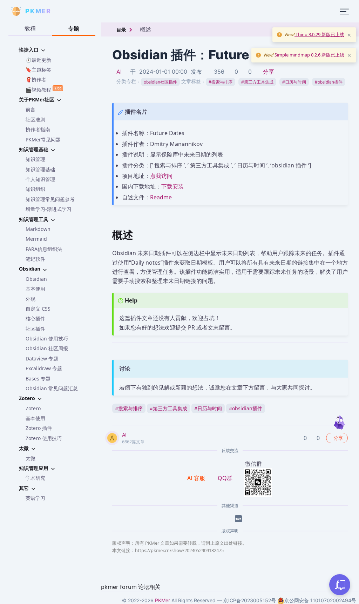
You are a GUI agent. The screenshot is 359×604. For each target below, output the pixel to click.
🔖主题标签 (38, 69)
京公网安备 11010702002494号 (320, 600)
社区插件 (35, 328)
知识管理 (35, 159)
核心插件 (35, 318)
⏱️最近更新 (38, 60)
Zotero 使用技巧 (44, 438)
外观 (30, 299)
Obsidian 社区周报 (47, 348)
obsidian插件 (329, 82)
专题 (73, 28)
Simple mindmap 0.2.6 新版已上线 (308, 55)
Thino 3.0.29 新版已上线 (319, 34)
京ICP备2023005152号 (249, 600)
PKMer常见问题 (43, 139)
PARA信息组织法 (44, 249)
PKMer (162, 600)
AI (119, 71)
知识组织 (35, 189)
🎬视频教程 (43, 89)
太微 (30, 458)
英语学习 (35, 498)
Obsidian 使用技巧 (47, 338)
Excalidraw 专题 (44, 368)
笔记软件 (35, 258)
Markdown (38, 229)
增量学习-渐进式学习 (49, 209)
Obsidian (36, 279)
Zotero (33, 408)
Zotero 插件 (39, 428)
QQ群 (225, 478)
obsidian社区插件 (160, 82)
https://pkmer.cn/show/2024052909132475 (179, 550)
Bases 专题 (38, 378)
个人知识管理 (40, 179)
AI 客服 (197, 478)
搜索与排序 (220, 82)
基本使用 (35, 288)
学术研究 (35, 477)
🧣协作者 (36, 79)
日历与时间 (294, 82)
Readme (161, 197)
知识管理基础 (40, 169)
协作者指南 (38, 129)
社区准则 (35, 119)
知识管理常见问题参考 (50, 199)
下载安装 (172, 186)
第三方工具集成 (257, 82)
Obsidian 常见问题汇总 (52, 388)
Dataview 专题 (42, 358)
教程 (30, 28)
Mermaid (36, 238)
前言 (30, 109)
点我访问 (161, 176)
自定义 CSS (38, 308)
